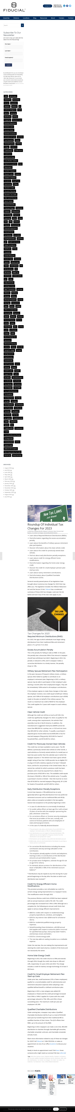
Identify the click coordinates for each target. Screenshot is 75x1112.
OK (56, 1109)
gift (5, 242)
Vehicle (17, 442)
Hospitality (7, 252)
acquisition (14, 103)
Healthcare (8, 249)
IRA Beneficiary (9, 269)
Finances (16, 221)
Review (13, 347)
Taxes (6, 421)
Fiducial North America (52, 532)
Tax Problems (8, 408)
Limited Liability (17, 276)
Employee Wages (9, 208)
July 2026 (7, 470)
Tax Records (18, 408)
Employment (15, 211)
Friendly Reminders (10, 238)
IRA (21, 265)
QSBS (12, 333)
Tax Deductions (9, 398)
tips (12, 425)
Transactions (18, 428)
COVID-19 (13, 147)
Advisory (14, 106)
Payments (16, 313)
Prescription (8, 326)
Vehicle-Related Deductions (51, 1061)
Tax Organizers (9, 404)
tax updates (8, 418)
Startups (7, 367)
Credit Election (8, 150)
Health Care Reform (10, 245)
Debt (20, 164)
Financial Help (15, 225)
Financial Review (9, 232)
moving (20, 299)
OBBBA (18, 306)
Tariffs (16, 374)
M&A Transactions (10, 289)
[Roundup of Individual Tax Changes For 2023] (50, 513)
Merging (7, 296)
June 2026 (7, 472)
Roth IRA (20, 347)
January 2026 (8, 483)
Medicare (7, 293)
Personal (20, 316)
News (6, 306)
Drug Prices (16, 181)
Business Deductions (10, 123)
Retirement (8, 340)
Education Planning (10, 191)
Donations (7, 181)
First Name (8, 44)
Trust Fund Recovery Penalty (12, 435)
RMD (62, 1058)
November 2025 (9, 488)
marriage (19, 289)
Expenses (16, 215)
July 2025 (7, 497)
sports (17, 364)
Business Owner (9, 130)
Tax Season (15, 411)
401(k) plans (13, 96)
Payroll (6, 316)
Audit (19, 110)
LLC (6, 279)
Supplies (17, 371)
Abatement (8, 99)
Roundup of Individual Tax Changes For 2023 (45, 526)
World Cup (7, 455)
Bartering (13, 113)
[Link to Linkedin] (64, 6)
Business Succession (10, 133)
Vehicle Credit (8, 445)
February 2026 (9, 481)
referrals (63, 1053)
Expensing (7, 218)
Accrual (6, 103)
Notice (12, 306)
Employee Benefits (10, 205)
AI (19, 106)
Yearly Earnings (17, 455)
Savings (19, 350)
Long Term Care (9, 282)
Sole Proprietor (9, 364)
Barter (6, 113)
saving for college (9, 350)
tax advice (7, 377)
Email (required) (9, 57)
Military (14, 296)
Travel (6, 432)
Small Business (9, 357)
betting (15, 116)
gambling (20, 238)
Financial (7, 225)
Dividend (17, 174)
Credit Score (8, 154)
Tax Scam (7, 411)
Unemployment (9, 442)
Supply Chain (8, 374)
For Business (8, 235)
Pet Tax (19, 320)
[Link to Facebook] (67, 6)
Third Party (13, 421)
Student (14, 367)
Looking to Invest (9, 286)
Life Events (8, 276)
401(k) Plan (33, 1056)
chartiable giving (9, 144)
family (20, 218)
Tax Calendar (8, 384)
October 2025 (8, 490)
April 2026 (7, 477)
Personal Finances (10, 320)
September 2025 (9, 492)
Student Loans (9, 371)
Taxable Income (17, 418)
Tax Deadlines (8, 394)
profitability (13, 330)
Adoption (7, 106)
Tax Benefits (8, 381)
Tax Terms (7, 415)
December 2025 (9, 486)
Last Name (8, 50)
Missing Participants (10, 299)
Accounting (16, 99)
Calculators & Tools (10, 137)
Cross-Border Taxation (11, 160)
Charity (17, 140)
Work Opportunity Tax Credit (13, 452)
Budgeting (7, 120)
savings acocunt (9, 354)
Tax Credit (53, 1060)
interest (7, 262)
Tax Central (17, 384)
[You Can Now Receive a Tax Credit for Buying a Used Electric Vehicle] (74, 556)
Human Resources (10, 255)
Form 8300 (17, 235)
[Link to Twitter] (70, 6)
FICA (6, 221)
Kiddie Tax (15, 272)
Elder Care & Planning (10, 198)
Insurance (17, 259)
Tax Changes (8, 387)
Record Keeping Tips (10, 337)
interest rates (15, 262)
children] (18, 144)
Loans (10, 279)
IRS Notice (7, 272)
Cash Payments (9, 140)
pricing (21, 326)
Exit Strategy (8, 215)
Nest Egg (7, 303)
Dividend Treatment (10, 177)
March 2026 (8, 479)
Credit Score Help (9, 157)
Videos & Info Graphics (11, 448)
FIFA (10, 221)
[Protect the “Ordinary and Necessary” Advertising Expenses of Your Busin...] (1, 556)
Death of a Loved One (10, 164)
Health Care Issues (14, 242)
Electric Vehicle (9, 201)
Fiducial (48, 589)
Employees (19, 208)
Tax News (14, 401)
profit (6, 330)
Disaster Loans (9, 174)
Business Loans (9, 127)
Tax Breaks (17, 381)
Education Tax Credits (10, 194)
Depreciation (8, 167)
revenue (7, 347)
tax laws (7, 401)
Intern (6, 265)
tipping (6, 425)
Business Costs (17, 120)
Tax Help (18, 398)
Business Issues (40, 1056)
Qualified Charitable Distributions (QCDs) (44, 1058)
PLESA (6, 323)
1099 (6, 96)
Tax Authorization (17, 377)
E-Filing (16, 184)
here (57, 1050)
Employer (7, 211)
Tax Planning (19, 404)
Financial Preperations (11, 228)
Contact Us (48, 6)
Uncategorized (9, 438)
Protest (7, 333)
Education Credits (9, 188)
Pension (13, 316)
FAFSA (14, 218)
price (15, 326)
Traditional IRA (9, 428)
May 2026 (7, 474)
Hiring (14, 249)
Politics (12, 323)
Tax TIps (15, 415)
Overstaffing (8, 313)
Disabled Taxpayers (10, 171)
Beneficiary (8, 116)
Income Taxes (8, 259)
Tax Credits (17, 387)
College (7, 147)
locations (53, 1044)
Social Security (8, 360)
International (14, 265)
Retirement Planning (10, 343)
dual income (8, 184)
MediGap (14, 293)
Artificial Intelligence (10, 110)
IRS (16, 269)
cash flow (20, 137)
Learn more (63, 1109)
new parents (15, 303)
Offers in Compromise (11, 310)
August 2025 (8, 494)
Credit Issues (18, 150)
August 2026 (8, 468)
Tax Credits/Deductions (11, 391)
